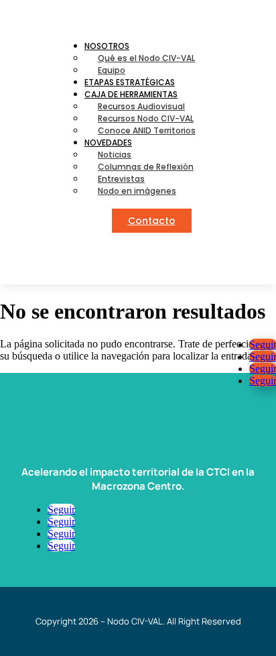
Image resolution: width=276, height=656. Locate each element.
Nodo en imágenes (137, 191)
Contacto (152, 220)
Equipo (111, 70)
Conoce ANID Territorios (147, 130)
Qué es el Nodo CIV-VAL (146, 58)
